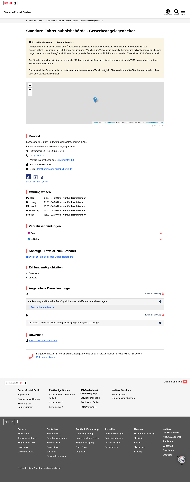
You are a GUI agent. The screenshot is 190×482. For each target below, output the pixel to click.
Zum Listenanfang (153, 294)
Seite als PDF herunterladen (43, 340)
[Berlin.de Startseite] (10, 3)
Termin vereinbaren (27, 438)
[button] (95, 100)
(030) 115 (39, 155)
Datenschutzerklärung (29, 399)
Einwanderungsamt (56, 456)
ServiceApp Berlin (89, 402)
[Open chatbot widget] (182, 460)
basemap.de (110, 122)
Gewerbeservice (26, 451)
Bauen (137, 442)
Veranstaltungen (113, 442)
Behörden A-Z (56, 407)
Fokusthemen (111, 447)
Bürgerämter (53, 447)
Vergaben (81, 451)
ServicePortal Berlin (35, 21)
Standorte (50, 21)
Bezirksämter (53, 442)
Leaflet (95, 122)
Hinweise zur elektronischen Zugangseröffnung (49, 257)
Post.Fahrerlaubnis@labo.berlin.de (54, 169)
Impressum (23, 394)
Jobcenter (52, 451)
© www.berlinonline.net (154, 122)
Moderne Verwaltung (144, 433)
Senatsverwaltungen (57, 438)
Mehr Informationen (45, 357)
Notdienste (23, 447)
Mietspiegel (139, 447)
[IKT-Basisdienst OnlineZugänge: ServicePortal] (16, 383)
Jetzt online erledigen (41, 307)
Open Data (81, 447)
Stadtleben (168, 450)
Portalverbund (87, 407)
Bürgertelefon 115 (66, 160)
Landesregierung (84, 433)
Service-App (24, 433)
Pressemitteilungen (114, 433)
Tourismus (168, 441)
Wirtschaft (168, 446)
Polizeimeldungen (114, 438)
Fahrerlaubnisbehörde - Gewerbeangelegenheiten (80, 21)
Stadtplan (167, 455)
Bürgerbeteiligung (85, 442)
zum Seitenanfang (173, 382)
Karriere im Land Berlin (87, 438)
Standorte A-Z (56, 402)
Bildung (138, 451)
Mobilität (138, 438)
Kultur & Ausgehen (172, 437)
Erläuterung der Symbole (37, 182)
